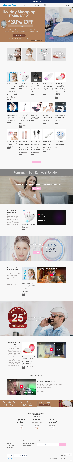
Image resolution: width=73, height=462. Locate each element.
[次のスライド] (39, 40)
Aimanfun (55, 458)
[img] (36, 414)
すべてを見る (36, 162)
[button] (71, 460)
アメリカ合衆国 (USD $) (20, 455)
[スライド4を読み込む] (36, 40)
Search (9, 443)
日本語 (10, 455)
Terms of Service (11, 445)
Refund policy (10, 447)
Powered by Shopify (61, 458)
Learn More (36, 188)
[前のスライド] (32, 40)
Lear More (36, 252)
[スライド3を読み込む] (35, 40)
